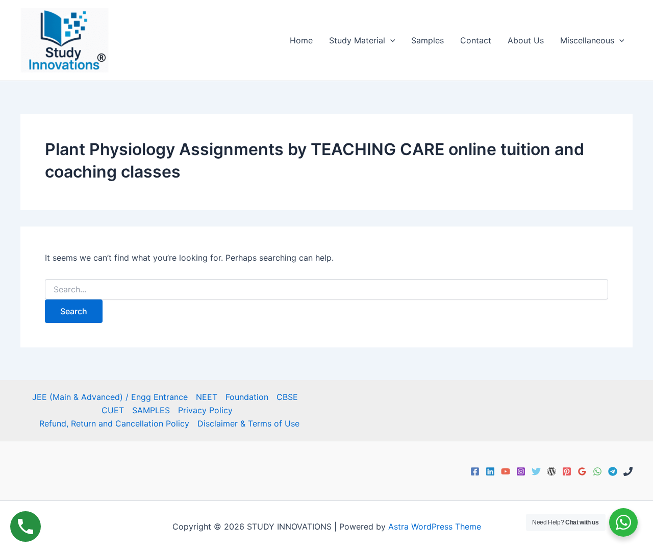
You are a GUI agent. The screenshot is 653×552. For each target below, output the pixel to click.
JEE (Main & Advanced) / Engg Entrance (110, 397)
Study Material (357, 40)
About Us (526, 40)
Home (301, 40)
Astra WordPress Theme (434, 526)
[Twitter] (536, 471)
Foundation (246, 397)
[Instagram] (520, 471)
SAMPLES (151, 410)
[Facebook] (475, 471)
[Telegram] (612, 471)
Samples (427, 40)
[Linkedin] (490, 471)
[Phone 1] (628, 471)
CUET (113, 410)
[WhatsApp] (597, 471)
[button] (390, 40)
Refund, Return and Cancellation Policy (114, 423)
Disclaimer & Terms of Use (248, 423)
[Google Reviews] (582, 471)
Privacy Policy (205, 410)
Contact (475, 40)
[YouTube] (505, 471)
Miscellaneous (587, 40)
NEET (206, 397)
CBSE (287, 397)
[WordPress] (551, 471)
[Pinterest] (566, 471)
